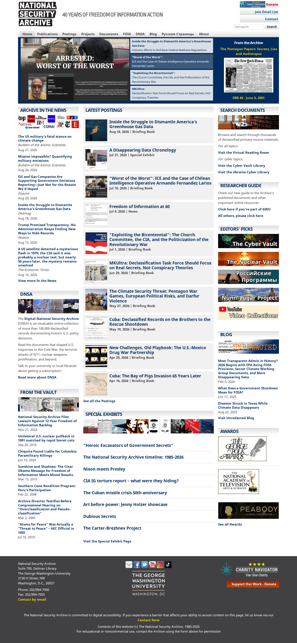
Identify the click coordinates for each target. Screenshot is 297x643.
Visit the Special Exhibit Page (107, 541)
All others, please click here (240, 215)
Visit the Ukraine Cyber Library (243, 172)
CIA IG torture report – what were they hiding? (131, 480)
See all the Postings (99, 401)
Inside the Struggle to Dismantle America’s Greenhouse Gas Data (45, 207)
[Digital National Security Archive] (48, 307)
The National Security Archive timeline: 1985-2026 (133, 457)
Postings (69, 34)
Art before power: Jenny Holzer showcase (125, 504)
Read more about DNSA (37, 377)
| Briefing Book (153, 126)
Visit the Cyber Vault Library (241, 165)
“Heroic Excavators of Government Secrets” (128, 445)
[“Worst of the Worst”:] (75, 99)
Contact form (149, 620)
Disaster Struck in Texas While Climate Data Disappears (243, 405)
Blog (153, 34)
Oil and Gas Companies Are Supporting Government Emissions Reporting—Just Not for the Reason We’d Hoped (47, 182)
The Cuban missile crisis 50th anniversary (125, 492)
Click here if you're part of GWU (244, 209)
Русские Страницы (178, 34)
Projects (88, 34)
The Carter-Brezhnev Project (112, 528)
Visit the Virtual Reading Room (243, 152)
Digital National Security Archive (51, 318)
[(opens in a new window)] (248, 321)
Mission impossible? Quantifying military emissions (45, 158)
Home (27, 34)
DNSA (140, 34)
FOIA (127, 34)
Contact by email (32, 599)
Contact (271, 19)
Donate (272, 4)
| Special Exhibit (142, 152)
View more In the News (37, 280)
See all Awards (230, 524)
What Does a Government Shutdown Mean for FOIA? (248, 390)
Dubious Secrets (99, 516)
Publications (47, 34)
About (204, 34)
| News (139, 209)
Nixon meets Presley (104, 469)
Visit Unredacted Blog (236, 418)
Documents (108, 34)
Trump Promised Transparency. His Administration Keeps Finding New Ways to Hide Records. (47, 229)
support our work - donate (254, 584)
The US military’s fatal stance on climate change (45, 138)
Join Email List (266, 12)
